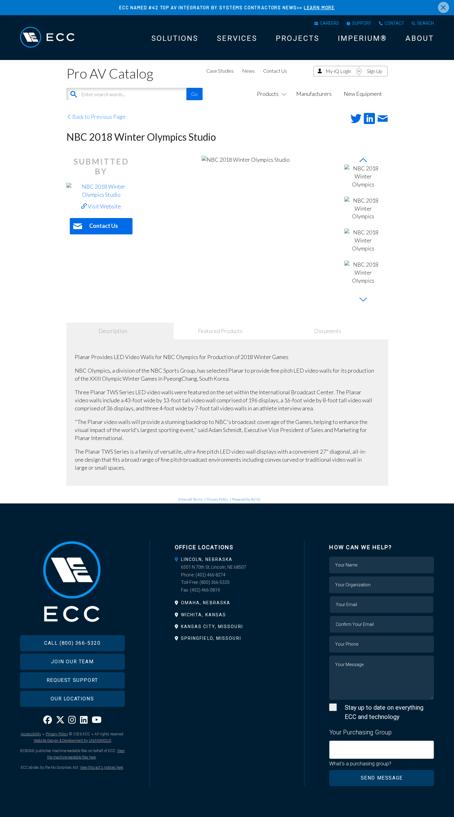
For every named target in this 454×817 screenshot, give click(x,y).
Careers (329, 23)
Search (425, 23)
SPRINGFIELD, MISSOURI (211, 638)
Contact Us (275, 71)
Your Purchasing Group (360, 732)
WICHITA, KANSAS (203, 614)
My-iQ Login (338, 71)
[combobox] (381, 750)
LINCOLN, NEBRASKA (207, 559)
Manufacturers (314, 93)
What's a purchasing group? (360, 763)
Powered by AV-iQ (246, 499)
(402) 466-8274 (210, 574)
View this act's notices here (101, 767)
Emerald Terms (191, 499)
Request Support (72, 680)
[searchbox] (333, 746)
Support (362, 23)
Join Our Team (72, 662)
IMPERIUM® (362, 38)
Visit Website (104, 206)
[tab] (227, 559)
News (248, 71)
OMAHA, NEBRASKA (206, 602)
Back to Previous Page (98, 116)
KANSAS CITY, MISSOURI (212, 626)
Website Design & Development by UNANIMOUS (72, 740)
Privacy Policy (217, 499)
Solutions (174, 38)
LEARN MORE (319, 7)
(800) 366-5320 (214, 582)
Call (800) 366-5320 (72, 643)
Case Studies (220, 71)
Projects (297, 38)
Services (237, 38)
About (420, 38)
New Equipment (363, 93)
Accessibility (31, 734)
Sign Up (374, 71)
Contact (394, 23)
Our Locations (72, 699)
